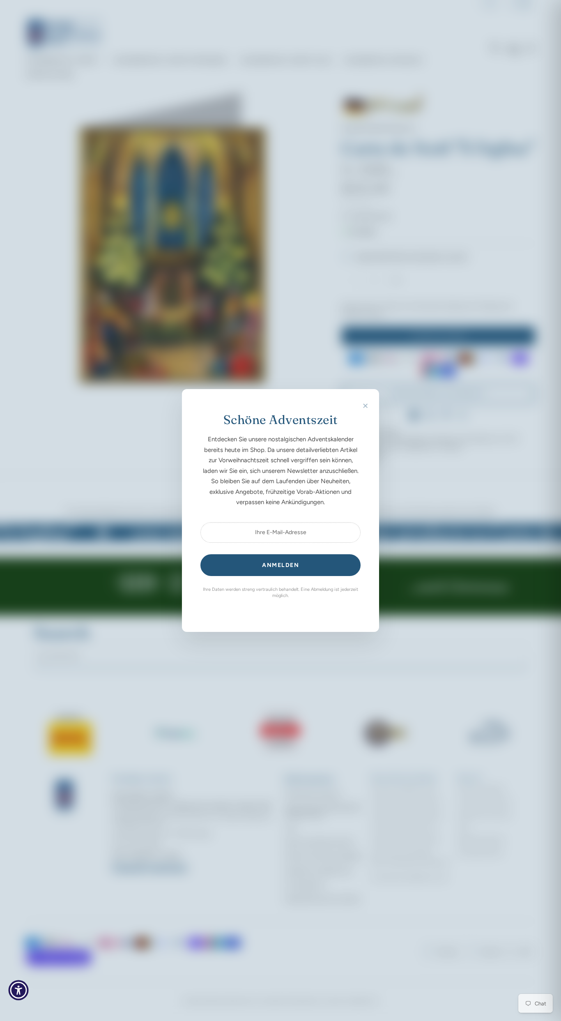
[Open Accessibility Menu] (18, 990)
